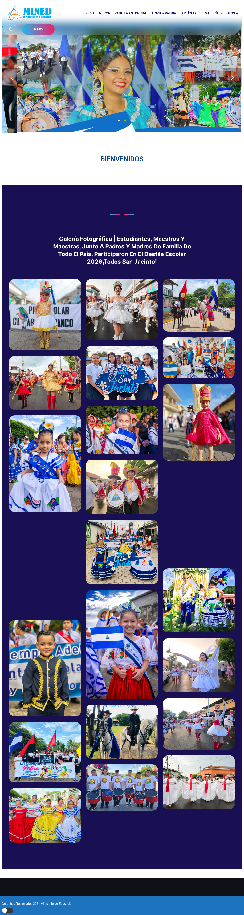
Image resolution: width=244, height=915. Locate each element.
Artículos (190, 13)
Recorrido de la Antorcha (122, 13)
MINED (38, 29)
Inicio (89, 13)
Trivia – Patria (164, 13)
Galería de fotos (220, 13)
